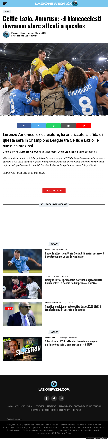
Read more (52, 190)
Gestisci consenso (14, 419)
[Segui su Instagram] (61, 398)
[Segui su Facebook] (47, 398)
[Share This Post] (53, 125)
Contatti (40, 406)
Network (77, 409)
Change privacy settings (96, 438)
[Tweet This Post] (38, 125)
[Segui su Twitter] (54, 398)
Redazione (51, 406)
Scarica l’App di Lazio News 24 (19, 406)
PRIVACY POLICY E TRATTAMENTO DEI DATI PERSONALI (80, 406)
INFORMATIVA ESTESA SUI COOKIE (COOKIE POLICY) (50, 409)
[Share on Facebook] (24, 125)
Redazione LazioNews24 (25, 36)
